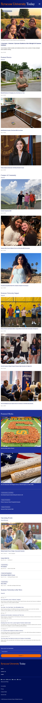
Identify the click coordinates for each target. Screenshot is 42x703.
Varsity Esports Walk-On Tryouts (8, 575)
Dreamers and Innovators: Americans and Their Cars (12, 615)
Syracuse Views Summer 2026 (7, 509)
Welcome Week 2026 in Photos (7, 448)
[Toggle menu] (39, 3)
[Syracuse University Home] (18, 4)
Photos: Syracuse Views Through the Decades (10, 502)
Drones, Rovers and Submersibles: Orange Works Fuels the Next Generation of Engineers (19, 328)
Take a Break (3, 583)
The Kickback (4, 566)
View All (3, 59)
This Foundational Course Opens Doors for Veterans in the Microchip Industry (17, 403)
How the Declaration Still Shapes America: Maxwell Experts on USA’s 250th (17, 484)
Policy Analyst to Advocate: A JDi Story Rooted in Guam (12, 167)
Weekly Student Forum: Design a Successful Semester (13, 551)
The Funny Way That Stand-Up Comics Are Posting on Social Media (16, 638)
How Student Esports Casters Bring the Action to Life (12, 494)
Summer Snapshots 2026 (6, 210)
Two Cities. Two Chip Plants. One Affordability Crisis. (12, 607)
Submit (20, 655)
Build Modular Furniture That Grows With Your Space (12, 130)
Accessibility (3, 686)
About (2, 668)
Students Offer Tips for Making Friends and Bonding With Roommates (15, 248)
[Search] (36, 4)
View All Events (4, 520)
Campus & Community (7, 11)
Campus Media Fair (5, 558)
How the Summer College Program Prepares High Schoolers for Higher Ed (16, 366)
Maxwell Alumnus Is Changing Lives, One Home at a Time (13, 92)
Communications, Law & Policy (7, 492)
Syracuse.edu (3, 694)
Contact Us (3, 671)
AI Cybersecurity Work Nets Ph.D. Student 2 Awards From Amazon (14, 285)
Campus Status (4, 691)
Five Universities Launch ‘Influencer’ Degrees (11, 599)
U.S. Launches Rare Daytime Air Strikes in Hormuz (12, 630)
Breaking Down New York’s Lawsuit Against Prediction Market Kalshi (16, 622)
